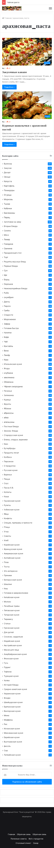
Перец (7, 217)
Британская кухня (12, 707)
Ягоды (7, 368)
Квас (6, 359)
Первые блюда (11, 266)
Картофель (9, 186)
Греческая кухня (11, 628)
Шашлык (8, 584)
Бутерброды (9, 448)
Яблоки (7, 408)
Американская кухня (13, 553)
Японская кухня (11, 658)
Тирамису (8, 619)
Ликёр (7, 355)
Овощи (7, 177)
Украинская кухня (12, 693)
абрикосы (9, 413)
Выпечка (8, 164)
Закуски (7, 168)
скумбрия (8, 297)
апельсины (9, 422)
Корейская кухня (12, 545)
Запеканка (9, 395)
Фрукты (7, 404)
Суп (5, 270)
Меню (6, 715)
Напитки (7, 333)
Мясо (6, 235)
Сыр (6, 750)
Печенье (8, 391)
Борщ (6, 279)
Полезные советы (19, 839)
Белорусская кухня (13, 580)
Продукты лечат (11, 453)
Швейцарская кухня (13, 702)
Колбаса (8, 457)
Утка (6, 531)
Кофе (6, 337)
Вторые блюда (10, 226)
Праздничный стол (12, 253)
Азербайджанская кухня (15, 654)
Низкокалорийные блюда (15, 288)
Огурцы (7, 195)
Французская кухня (13, 549)
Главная (7, 18)
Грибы (7, 310)
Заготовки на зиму (12, 222)
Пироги (7, 306)
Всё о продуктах (36, 839)
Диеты (7, 302)
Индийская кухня (12, 641)
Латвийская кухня (12, 755)
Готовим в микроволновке (16, 593)
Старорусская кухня (13, 435)
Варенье (8, 475)
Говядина (8, 244)
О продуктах (10, 466)
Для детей (9, 632)
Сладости (8, 315)
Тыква (7, 204)
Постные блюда (11, 426)
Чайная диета (13, 2)
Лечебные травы (12, 606)
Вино (6, 350)
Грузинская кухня (12, 501)
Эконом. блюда (11, 431)
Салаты (7, 231)
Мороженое (10, 319)
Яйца (6, 514)
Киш (6, 588)
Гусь (6, 663)
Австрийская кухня (13, 645)
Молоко (7, 602)
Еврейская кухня (12, 737)
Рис (5, 724)
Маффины (8, 720)
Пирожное (8, 461)
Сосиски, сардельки (13, 637)
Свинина (8, 248)
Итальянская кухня (13, 364)
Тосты (7, 567)
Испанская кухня (12, 729)
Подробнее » (9, 87)
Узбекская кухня (11, 510)
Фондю (7, 698)
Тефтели (7, 672)
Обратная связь (24, 834)
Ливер (7, 239)
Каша (6, 496)
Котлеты (7, 492)
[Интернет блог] (11, 8)
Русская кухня (10, 470)
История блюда (11, 685)
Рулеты (7, 505)
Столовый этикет (23, 843)
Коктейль (8, 346)
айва (6, 417)
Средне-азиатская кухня (15, 689)
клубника (8, 373)
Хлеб (6, 540)
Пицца (7, 479)
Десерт (7, 172)
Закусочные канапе (14, 72)
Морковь (8, 199)
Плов (6, 562)
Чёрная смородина (13, 386)
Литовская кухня (12, 610)
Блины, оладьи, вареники (16, 439)
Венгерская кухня (12, 711)
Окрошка (8, 284)
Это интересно (10, 571)
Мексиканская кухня (13, 733)
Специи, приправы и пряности (18, 523)
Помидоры (9, 190)
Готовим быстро (11, 328)
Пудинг (7, 667)
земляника (9, 377)
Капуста (8, 181)
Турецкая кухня (11, 676)
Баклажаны (9, 213)
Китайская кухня (11, 597)
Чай (6, 341)
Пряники (8, 575)
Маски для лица (11, 650)
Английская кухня (12, 558)
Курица (7, 400)
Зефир (7, 324)
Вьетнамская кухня (13, 742)
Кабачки (8, 208)
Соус (6, 483)
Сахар (35, 843)
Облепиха (8, 382)
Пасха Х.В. (9, 488)
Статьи (7, 623)
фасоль (7, 746)
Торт (6, 257)
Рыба (6, 293)
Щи (5, 275)
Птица (7, 527)
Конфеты (8, 518)
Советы (7, 536)
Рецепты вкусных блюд (15, 262)
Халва (7, 680)
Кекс (6, 444)
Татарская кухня (11, 615)
